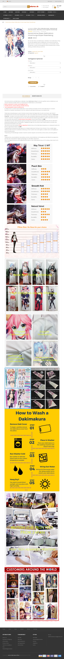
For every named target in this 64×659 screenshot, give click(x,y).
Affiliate (28, 629)
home (4, 629)
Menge (29, 77)
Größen (30, 61)
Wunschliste (20, 645)
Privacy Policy (6, 643)
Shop (15, 629)
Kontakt (19, 637)
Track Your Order (58, 1)
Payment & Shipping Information (7, 640)
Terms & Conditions (7, 645)
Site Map (35, 629)
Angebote (35, 643)
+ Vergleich (42, 86)
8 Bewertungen (36, 31)
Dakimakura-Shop (33, 101)
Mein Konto (50, 1)
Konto (34, 645)
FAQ (3, 647)
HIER (44, 119)
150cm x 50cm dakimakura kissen (41, 28)
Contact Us (27, 122)
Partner (34, 641)
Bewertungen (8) (37, 96)
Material (30, 65)
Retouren (20, 639)
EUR (3, 1)
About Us (5, 637)
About (10, 629)
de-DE (9, 1)
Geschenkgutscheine (7, 648)
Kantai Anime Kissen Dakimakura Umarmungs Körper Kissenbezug (20, 22)
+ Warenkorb (33, 82)
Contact (22, 629)
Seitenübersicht (21, 641)
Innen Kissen (30, 70)
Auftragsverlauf (21, 643)
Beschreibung (26, 96)
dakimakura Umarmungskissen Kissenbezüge (47, 29)
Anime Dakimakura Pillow (13, 655)
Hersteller (35, 637)
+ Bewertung (43, 31)
